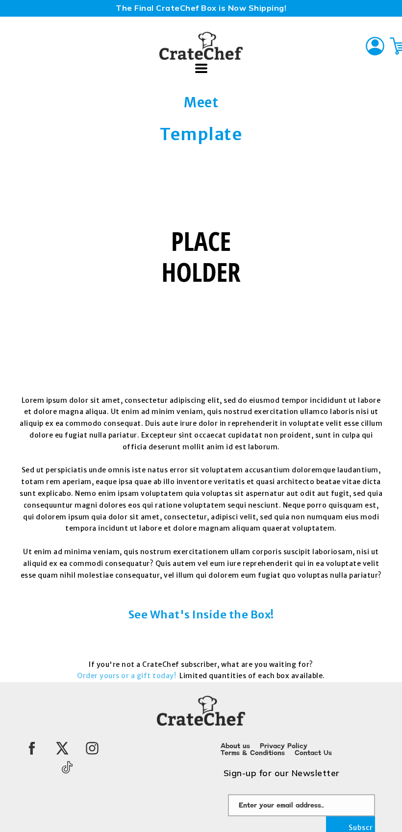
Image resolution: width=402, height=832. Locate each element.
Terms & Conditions (253, 753)
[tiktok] (67, 767)
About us (235, 746)
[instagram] (92, 748)
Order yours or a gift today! (127, 675)
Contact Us (313, 753)
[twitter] (62, 748)
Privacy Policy (283, 746)
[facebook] (32, 748)
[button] (201, 68)
